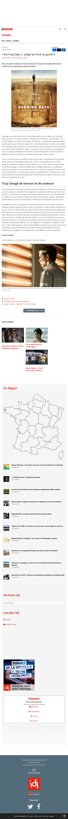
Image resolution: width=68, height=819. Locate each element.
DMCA (30, 794)
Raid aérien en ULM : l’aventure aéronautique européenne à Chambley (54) (38, 575)
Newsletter (35, 707)
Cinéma (16, 41)
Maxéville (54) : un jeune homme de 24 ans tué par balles (32, 514)
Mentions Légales (48, 816)
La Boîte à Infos (10, 624)
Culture (9, 41)
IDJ (3, 41)
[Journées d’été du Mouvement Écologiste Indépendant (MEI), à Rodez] (6, 495)
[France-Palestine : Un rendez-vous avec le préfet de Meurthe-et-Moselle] (6, 470)
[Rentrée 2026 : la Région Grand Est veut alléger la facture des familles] (6, 507)
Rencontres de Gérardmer (20, 301)
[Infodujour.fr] (7, 29)
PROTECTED (36, 794)
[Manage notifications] (64, 815)
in (63, 50)
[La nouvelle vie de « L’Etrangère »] (37, 342)
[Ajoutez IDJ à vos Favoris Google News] (6, 49)
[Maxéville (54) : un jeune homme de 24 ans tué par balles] (6, 519)
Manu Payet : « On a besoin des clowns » (34, 369)
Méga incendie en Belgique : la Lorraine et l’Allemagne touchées (34, 538)
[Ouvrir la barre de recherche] (60, 29)
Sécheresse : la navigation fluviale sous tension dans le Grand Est (35, 551)
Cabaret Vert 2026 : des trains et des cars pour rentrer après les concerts (37, 526)
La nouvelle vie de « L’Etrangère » (34, 345)
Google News (35, 711)
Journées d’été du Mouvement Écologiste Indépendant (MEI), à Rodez (36, 489)
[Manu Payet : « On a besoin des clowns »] (37, 357)
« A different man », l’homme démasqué (26, 477)
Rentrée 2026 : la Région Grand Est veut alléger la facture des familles (36, 502)
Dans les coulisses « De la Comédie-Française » (12, 347)
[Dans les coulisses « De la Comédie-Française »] (13, 335)
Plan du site (38, 816)
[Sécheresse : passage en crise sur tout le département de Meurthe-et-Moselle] (6, 568)
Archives (30, 816)
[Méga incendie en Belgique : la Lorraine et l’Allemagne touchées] (6, 544)
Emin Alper (7, 301)
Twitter (34, 716)
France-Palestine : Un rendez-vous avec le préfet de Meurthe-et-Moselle (37, 465)
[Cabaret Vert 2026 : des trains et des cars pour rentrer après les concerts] (6, 532)
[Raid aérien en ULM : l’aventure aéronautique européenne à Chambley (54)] (6, 580)
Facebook (34, 721)
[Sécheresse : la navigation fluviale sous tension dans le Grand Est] (6, 556)
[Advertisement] (34, 13)
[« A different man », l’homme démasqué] (6, 483)
